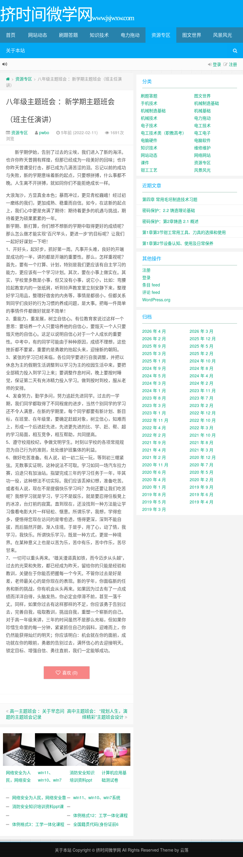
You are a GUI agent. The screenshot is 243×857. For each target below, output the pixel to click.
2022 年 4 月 (154, 427)
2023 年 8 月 (154, 398)
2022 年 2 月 (154, 435)
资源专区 (160, 34)
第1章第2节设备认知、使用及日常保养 (177, 243)
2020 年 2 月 (201, 479)
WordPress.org (156, 299)
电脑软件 (202, 140)
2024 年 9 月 (154, 368)
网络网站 (202, 155)
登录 (217, 64)
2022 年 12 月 (203, 413)
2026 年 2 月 (154, 338)
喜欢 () (70, 672)
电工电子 (202, 133)
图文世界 (191, 34)
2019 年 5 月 (154, 502)
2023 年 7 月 (201, 398)
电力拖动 (130, 34)
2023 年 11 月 (203, 390)
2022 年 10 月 (203, 420)
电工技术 (202, 125)
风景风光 (222, 34)
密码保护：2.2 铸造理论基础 (168, 210)
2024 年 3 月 (154, 383)
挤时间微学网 (108, 850)
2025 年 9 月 (154, 346)
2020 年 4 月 (154, 479)
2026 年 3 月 (201, 331)
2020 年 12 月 (203, 457)
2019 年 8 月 (154, 494)
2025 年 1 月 (154, 361)
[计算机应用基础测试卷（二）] (115, 749)
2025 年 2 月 (201, 353)
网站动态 (37, 34)
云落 (184, 850)
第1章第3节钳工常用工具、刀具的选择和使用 (184, 232)
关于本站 (15, 50)
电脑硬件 (149, 140)
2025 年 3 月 (154, 353)
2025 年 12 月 (203, 338)
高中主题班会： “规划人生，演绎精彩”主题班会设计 (97, 714)
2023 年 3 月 (154, 405)
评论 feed (151, 292)
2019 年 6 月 (201, 494)
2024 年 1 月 (154, 390)
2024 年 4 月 (201, 375)
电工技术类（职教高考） (163, 133)
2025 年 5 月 (201, 346)
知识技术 (99, 34)
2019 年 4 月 (201, 502)
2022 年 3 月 (201, 427)
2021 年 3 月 (201, 450)
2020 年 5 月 (201, 472)
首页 (10, 34)
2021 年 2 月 (154, 457)
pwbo (44, 132)
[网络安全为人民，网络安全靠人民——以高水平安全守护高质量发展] (19, 749)
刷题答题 (68, 34)
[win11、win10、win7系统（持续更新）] (51, 749)
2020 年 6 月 (154, 472)
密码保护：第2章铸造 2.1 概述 (170, 221)
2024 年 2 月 (201, 383)
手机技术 (149, 103)
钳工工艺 (149, 170)
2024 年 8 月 (201, 368)
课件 (145, 162)
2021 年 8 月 (201, 442)
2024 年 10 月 (203, 361)
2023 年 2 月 (201, 405)
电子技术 (149, 125)
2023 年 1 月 (154, 413)
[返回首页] (8, 79)
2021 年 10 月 (203, 435)
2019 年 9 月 (201, 487)
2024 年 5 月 (154, 375)
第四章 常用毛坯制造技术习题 (169, 199)
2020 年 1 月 (154, 487)
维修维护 (202, 148)
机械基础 (202, 110)
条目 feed (151, 285)
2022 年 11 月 (155, 420)
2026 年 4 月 (154, 331)
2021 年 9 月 (154, 442)
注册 (233, 64)
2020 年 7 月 (201, 465)
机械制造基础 (206, 103)
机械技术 (149, 118)
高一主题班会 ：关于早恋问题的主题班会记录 (35, 714)
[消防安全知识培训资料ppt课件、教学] (83, 749)
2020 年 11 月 (155, 465)
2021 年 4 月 (154, 450)
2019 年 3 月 (154, 509)
